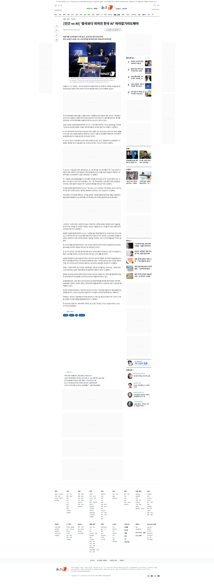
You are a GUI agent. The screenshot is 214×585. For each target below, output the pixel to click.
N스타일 (103, 539)
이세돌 (65, 315)
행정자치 (103, 494)
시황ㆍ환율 (138, 504)
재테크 (137, 506)
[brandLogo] (107, 7)
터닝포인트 (150, 535)
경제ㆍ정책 (80, 494)
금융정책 (138, 496)
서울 (102, 496)
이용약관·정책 (113, 560)
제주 (102, 519)
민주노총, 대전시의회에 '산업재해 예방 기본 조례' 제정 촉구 (152, 1)
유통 (148, 504)
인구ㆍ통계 (80, 500)
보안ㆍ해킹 (69, 535)
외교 (114, 491)
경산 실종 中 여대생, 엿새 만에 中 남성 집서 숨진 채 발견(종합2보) (137, 94)
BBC (137, 527)
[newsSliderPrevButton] (145, 58)
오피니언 (129, 370)
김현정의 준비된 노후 (139, 392)
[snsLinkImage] (148, 576)
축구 (114, 531)
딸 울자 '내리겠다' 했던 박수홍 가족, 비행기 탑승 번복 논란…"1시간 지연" (143, 253)
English (118, 9)
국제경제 (91, 506)
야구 (114, 527)
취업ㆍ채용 (150, 515)
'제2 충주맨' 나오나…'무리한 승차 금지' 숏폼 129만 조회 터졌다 (62, 1)
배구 (114, 535)
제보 (158, 5)
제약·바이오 (81, 529)
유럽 (90, 500)
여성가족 (68, 510)
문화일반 (91, 535)
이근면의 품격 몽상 (138, 402)
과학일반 (68, 539)
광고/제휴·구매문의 (102, 560)
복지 (67, 500)
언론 (90, 537)
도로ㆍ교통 (92, 545)
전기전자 (149, 498)
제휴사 (137, 524)
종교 (90, 531)
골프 (114, 539)
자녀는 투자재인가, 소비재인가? (141, 386)
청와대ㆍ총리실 (59, 494)
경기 (102, 498)
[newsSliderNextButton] (150, 58)
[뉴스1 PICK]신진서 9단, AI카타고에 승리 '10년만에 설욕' (80, 383)
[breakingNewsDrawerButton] (59, 5)
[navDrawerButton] (56, 5)
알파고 (71, 315)
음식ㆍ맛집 (92, 552)
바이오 (80, 524)
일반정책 (57, 529)
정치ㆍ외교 (127, 494)
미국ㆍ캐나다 (92, 496)
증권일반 (138, 502)
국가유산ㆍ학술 (93, 533)
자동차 (148, 500)
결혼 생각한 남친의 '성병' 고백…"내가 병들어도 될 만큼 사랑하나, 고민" (143, 261)
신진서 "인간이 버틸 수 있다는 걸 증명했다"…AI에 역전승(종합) (82, 385)
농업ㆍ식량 (80, 504)
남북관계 (126, 504)
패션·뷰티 (149, 508)
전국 (102, 491)
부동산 (57, 524)
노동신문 (124, 9)
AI (76, 315)
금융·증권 (138, 491)
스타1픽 (149, 531)
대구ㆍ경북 (103, 513)
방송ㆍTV (103, 529)
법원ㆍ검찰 (69, 496)
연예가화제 (103, 527)
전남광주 (103, 510)
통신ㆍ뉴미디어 (70, 529)
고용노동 (80, 502)
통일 (114, 496)
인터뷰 (102, 537)
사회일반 (68, 513)
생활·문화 (92, 524)
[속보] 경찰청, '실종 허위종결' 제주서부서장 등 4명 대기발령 (137, 86)
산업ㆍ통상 (80, 498)
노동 (67, 502)
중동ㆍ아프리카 (93, 502)
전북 (102, 508)
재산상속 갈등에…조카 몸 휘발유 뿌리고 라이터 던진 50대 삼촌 (97, 1)
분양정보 (57, 531)
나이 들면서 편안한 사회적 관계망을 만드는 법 (141, 395)
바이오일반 (80, 533)
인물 (67, 508)
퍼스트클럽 (150, 539)
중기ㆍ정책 (150, 502)
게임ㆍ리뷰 (69, 537)
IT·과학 (68, 524)
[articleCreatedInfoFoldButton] (80, 30)
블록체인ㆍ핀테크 (140, 508)
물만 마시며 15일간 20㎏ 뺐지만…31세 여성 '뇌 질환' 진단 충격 (143, 276)
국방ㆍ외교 (115, 494)
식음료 (148, 510)
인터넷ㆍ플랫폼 (70, 527)
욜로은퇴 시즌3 (137, 383)
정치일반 (57, 500)
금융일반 (138, 494)
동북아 (91, 494)
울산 (102, 517)
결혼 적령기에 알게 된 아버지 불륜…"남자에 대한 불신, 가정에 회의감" (143, 269)
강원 (102, 502)
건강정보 (91, 539)
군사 (125, 496)
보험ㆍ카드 (138, 500)
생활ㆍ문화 (66, 19)
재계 (148, 496)
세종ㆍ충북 (103, 504)
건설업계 (57, 535)
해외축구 (115, 533)
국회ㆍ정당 (57, 496)
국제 (90, 491)
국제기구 (91, 510)
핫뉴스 (128, 240)
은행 (137, 498)
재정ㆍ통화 (80, 496)
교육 (67, 498)
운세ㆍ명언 (92, 543)
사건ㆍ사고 (69, 494)
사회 (67, 491)
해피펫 (95, 9)
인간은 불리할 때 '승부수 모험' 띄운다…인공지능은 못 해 (80, 380)
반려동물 (91, 548)
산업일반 (149, 494)
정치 (56, 491)
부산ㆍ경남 (103, 515)
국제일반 (91, 517)
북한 (125, 491)
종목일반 (115, 541)
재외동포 (115, 498)
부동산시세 (57, 533)
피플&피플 (92, 513)
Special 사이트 (151, 524)
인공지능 (81, 315)
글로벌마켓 (138, 529)
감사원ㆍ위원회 (59, 498)
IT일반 (68, 533)
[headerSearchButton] (61, 5)
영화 (102, 531)
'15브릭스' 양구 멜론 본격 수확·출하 (125, 1)
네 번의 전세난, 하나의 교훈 (142, 376)
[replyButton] (56, 30)
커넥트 (154, 5)
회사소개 (92, 560)
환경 (67, 504)
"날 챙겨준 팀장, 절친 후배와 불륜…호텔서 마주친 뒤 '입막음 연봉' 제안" (143, 246)
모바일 (68, 531)
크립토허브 (89, 9)
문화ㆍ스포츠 (127, 502)
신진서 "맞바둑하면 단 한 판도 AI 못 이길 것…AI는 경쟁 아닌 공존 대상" (84, 378)
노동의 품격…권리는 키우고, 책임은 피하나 (141, 405)
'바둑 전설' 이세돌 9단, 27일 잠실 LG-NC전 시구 (78, 376)
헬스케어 (80, 531)
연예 (127, 148)
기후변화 (91, 508)
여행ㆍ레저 (92, 541)
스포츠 (128, 169)
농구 (114, 537)
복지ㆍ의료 (80, 527)
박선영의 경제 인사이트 (139, 374)
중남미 (91, 504)
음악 (102, 533)
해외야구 (115, 529)
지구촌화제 (92, 515)
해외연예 (103, 535)
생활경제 (149, 506)
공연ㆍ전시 (92, 527)
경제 (79, 491)
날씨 (67, 506)
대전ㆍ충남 (103, 506)
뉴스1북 (149, 537)
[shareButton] (56, 25)
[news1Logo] (61, 569)
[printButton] (56, 39)
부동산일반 (57, 527)
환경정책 (80, 506)
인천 (102, 500)
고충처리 (122, 560)
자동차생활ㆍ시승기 (94, 550)
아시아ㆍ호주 (92, 498)
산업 (148, 491)
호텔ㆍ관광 (150, 513)
